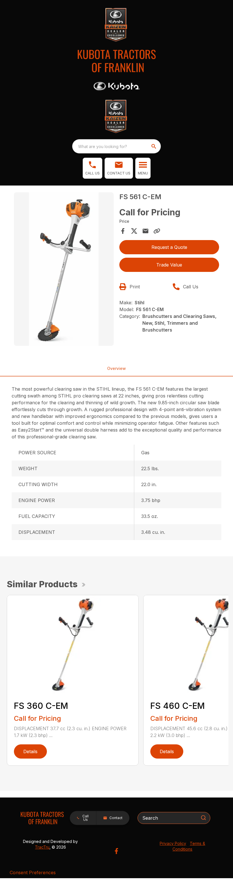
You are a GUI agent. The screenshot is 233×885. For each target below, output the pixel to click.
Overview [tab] (116, 368)
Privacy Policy (173, 843)
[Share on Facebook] (122, 231)
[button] (92, 168)
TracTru (42, 847)
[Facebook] (116, 851)
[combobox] (116, 146)
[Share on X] (134, 231)
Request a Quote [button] (169, 247)
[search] (154, 146)
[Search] (203, 818)
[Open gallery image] (64, 269)
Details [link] (30, 751)
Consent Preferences (33, 872)
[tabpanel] (64, 269)
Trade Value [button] (169, 265)
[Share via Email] (145, 231)
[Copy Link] (156, 231)
